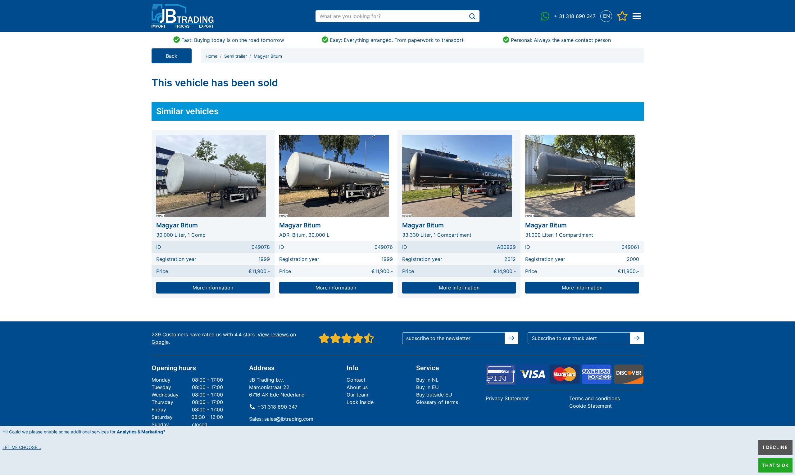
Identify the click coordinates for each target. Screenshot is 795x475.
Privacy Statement (507, 398)
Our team (357, 395)
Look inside (360, 402)
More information (213, 288)
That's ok (775, 465)
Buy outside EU (434, 395)
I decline (775, 447)
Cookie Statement (590, 406)
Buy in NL (427, 380)
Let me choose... (21, 447)
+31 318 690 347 (277, 407)
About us (357, 387)
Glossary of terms (437, 402)
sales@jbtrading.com (288, 419)
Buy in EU (427, 387)
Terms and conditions (594, 398)
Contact (356, 380)
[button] (606, 16)
